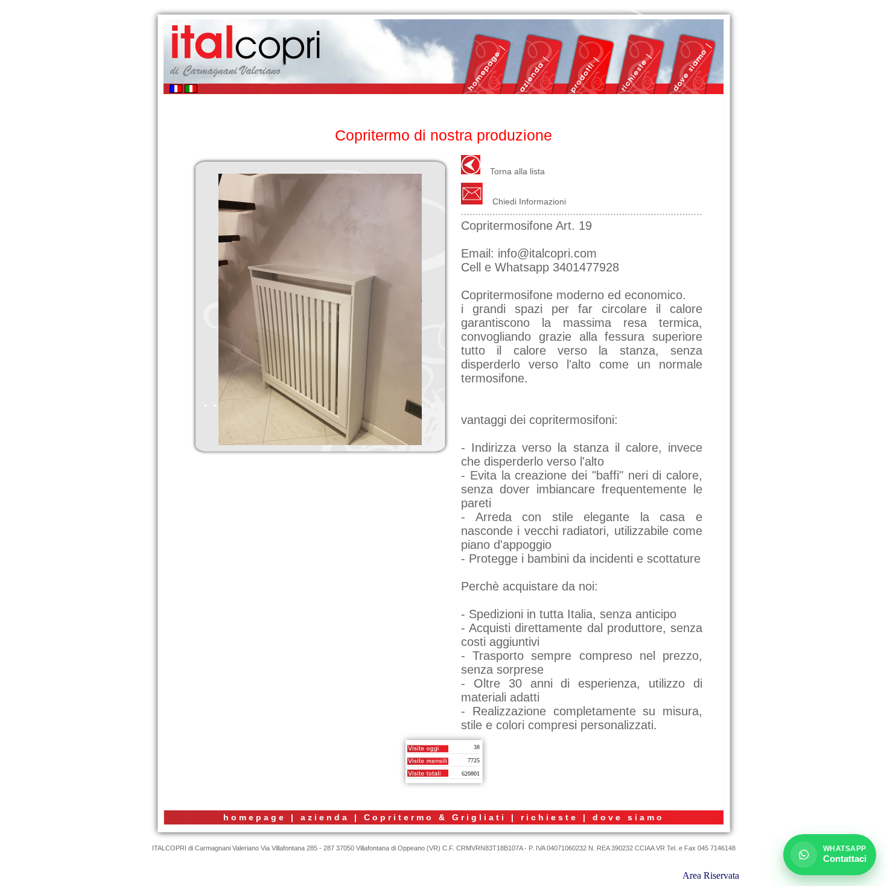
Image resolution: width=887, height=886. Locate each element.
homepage (254, 817)
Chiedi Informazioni (529, 201)
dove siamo (628, 817)
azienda (324, 817)
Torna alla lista (517, 171)
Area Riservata (710, 875)
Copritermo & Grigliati (435, 817)
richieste (549, 817)
